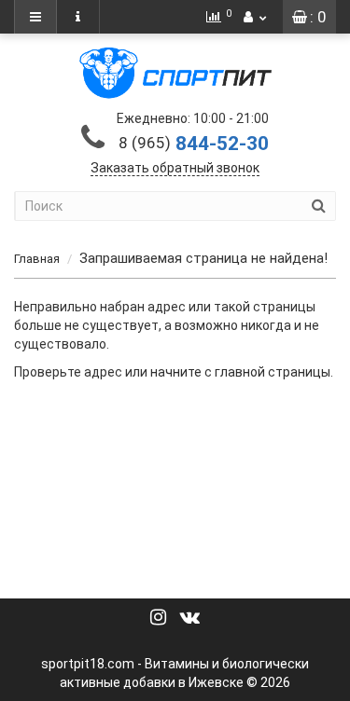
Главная (37, 259)
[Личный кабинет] (254, 17)
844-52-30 (194, 143)
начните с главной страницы (240, 371)
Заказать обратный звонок (175, 167)
